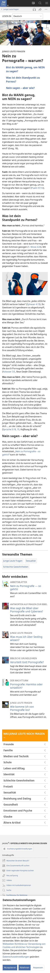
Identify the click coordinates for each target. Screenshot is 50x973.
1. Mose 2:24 (34, 246)
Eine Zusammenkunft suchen (15, 865)
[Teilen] (40, 9)
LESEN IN (6, 16)
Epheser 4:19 (33, 304)
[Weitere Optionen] (46, 9)
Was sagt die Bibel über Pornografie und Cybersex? (26, 609)
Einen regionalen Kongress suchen (18, 870)
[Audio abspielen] (34, 9)
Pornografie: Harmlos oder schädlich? (26, 686)
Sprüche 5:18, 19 (11, 429)
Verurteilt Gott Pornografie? (27, 662)
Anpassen (38, 967)
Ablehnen (24, 967)
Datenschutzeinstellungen (16, 956)
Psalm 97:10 (37, 187)
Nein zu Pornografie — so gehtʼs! (25, 587)
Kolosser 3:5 (9, 371)
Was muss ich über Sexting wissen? (26, 638)
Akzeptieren (10, 967)
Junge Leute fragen (11, 9)
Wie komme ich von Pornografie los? (22, 708)
